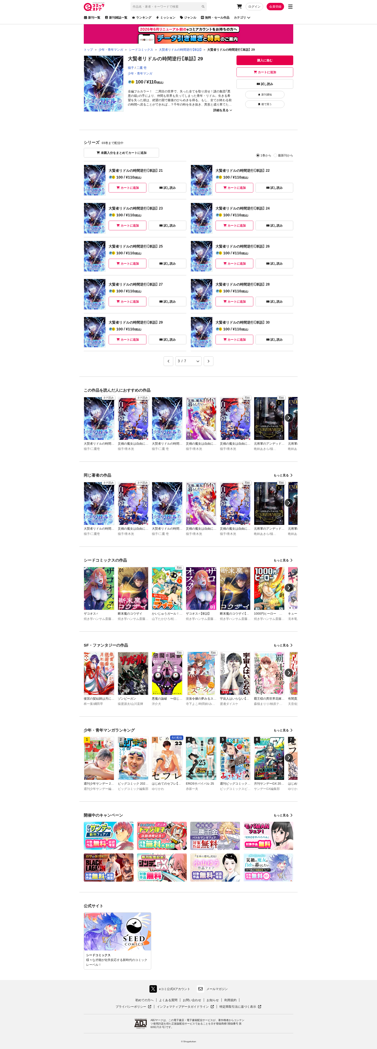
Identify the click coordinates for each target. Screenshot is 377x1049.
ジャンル (190, 17)
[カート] (239, 6)
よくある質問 (168, 1000)
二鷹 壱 (142, 67)
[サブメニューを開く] (290, 6)
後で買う (266, 104)
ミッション (167, 17)
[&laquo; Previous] (168, 361)
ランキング (143, 17)
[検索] (203, 6)
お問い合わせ (192, 1000)
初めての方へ (144, 1000)
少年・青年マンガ (140, 73)
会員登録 (275, 6)
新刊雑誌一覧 (118, 17)
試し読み (267, 84)
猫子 (131, 67)
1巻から (265, 155)
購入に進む (264, 60)
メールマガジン (217, 989)
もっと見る (281, 475)
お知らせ (213, 1000)
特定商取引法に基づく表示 (240, 1007)
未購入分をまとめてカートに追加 (124, 152)
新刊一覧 (94, 17)
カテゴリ (240, 17)
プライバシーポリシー (133, 1007)
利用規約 (230, 1000)
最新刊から (285, 155)
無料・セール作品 (217, 17)
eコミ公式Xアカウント (170, 990)
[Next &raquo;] (208, 361)
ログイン (254, 6)
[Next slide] (288, 417)
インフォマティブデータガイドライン (183, 1007)
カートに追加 (267, 72)
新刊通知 (266, 94)
